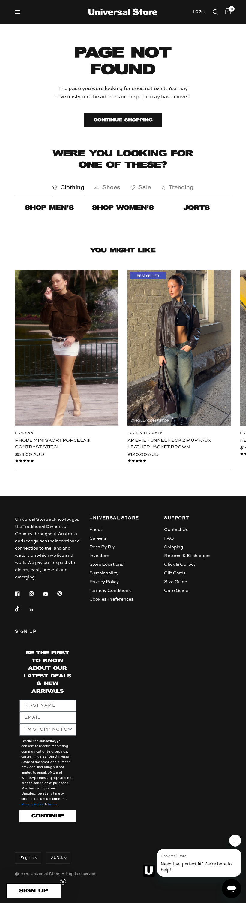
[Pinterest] (63, 593)
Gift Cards (174, 573)
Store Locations (106, 564)
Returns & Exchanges (187, 555)
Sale (144, 187)
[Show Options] (70, 729)
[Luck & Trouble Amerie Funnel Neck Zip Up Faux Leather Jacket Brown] (179, 348)
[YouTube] (49, 594)
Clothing (72, 187)
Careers (98, 538)
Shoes (111, 187)
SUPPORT (176, 518)
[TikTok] (21, 609)
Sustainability (104, 573)
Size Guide (175, 582)
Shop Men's (49, 208)
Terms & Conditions (110, 590)
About (95, 529)
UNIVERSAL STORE (114, 518)
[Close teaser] (63, 882)
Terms (52, 804)
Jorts (197, 208)
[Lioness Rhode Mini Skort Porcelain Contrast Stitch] (66, 348)
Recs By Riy (102, 547)
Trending (181, 187)
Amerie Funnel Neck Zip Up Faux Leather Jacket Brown (169, 443)
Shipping (173, 547)
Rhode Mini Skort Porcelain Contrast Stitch (53, 443)
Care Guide (176, 590)
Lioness (24, 433)
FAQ (169, 538)
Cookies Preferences (111, 599)
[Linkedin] (35, 609)
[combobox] (46, 729)
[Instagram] (35, 593)
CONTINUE (48, 816)
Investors (99, 555)
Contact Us (176, 529)
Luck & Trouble (145, 433)
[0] (227, 12)
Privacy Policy (104, 582)
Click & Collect (179, 564)
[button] (33, 890)
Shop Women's (123, 208)
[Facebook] (21, 593)
